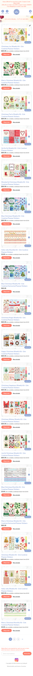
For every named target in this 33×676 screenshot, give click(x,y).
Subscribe (27, 653)
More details (16, 54)
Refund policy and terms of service (16, 666)
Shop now (7, 54)
